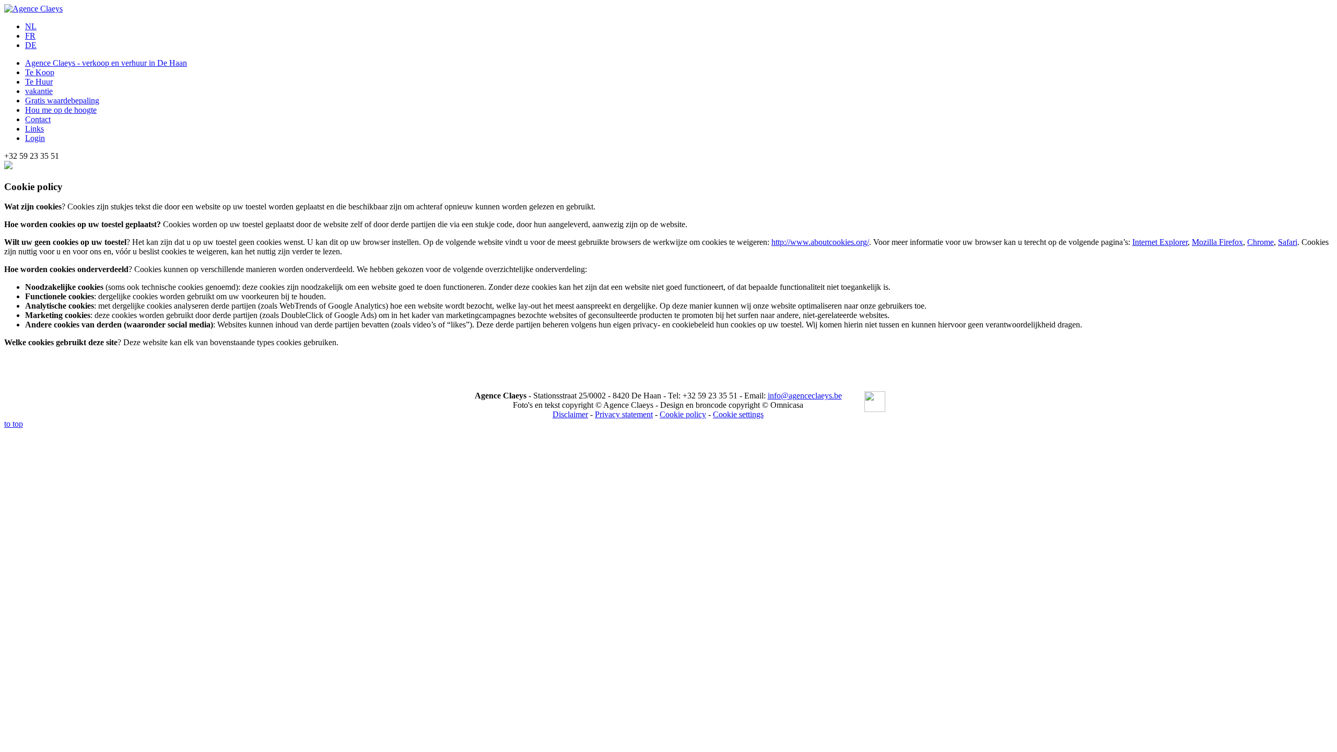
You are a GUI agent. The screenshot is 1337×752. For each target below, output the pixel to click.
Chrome (1260, 242)
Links (34, 128)
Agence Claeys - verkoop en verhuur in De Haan (106, 62)
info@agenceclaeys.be (805, 395)
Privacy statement (624, 414)
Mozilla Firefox (1217, 242)
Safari (1287, 242)
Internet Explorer (1160, 242)
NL (31, 26)
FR (30, 35)
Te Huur (39, 81)
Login (35, 138)
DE (31, 45)
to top (13, 423)
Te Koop (39, 72)
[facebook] (874, 402)
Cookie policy (683, 414)
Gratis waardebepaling (62, 100)
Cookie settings (738, 414)
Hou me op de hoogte (61, 109)
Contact (38, 119)
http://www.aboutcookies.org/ (820, 242)
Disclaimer (570, 414)
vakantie (39, 91)
